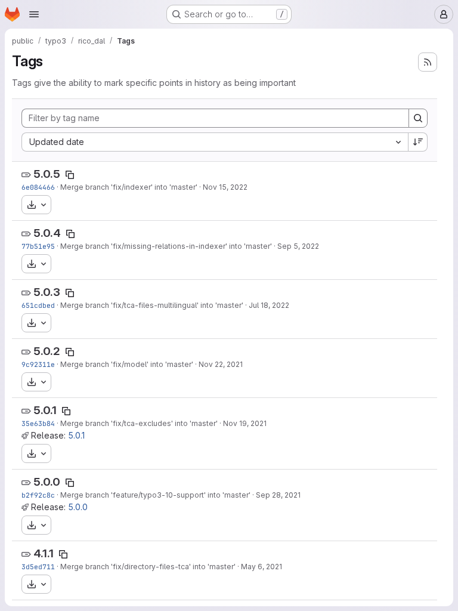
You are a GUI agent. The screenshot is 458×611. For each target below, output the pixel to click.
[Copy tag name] (70, 175)
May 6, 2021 (261, 566)
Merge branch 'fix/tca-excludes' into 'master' (139, 423)
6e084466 (38, 187)
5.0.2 (46, 351)
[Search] (418, 118)
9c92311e (38, 364)
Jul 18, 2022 (269, 305)
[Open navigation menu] (34, 14)
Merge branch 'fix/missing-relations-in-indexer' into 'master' (166, 246)
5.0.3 (46, 292)
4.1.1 (43, 553)
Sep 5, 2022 (298, 246)
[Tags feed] (427, 62)
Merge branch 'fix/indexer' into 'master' (128, 187)
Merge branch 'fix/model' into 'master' (126, 364)
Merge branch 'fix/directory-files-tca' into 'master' (148, 566)
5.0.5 (46, 174)
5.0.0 (46, 482)
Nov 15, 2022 (225, 187)
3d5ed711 (38, 566)
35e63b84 (38, 423)
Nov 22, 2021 (221, 364)
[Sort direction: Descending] (418, 142)
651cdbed (38, 305)
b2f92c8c (38, 494)
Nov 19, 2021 (245, 423)
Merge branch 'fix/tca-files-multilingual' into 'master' (151, 305)
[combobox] (214, 142)
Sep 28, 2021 (278, 494)
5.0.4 (47, 233)
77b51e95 (38, 246)
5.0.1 (45, 410)
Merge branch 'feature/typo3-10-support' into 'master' (155, 494)
